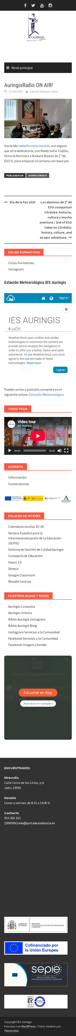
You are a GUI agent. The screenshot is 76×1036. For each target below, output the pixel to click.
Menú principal (22, 68)
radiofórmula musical (33, 146)
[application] (38, 436)
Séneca (13, 568)
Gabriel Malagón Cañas (44, 91)
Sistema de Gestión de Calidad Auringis (36, 549)
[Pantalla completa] (66, 451)
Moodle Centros (19, 581)
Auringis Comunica (21, 606)
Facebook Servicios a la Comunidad (33, 638)
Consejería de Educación (25, 556)
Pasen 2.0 (15, 562)
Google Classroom (21, 575)
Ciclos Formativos (21, 263)
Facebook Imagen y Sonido (27, 645)
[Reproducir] (10, 451)
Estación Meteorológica (46, 394)
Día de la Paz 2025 (22, 202)
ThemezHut (11, 1031)
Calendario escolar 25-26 (26, 526)
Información (17, 477)
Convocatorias (18, 484)
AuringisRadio (37, 175)
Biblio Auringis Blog (22, 625)
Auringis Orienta (20, 613)
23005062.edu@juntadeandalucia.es (29, 823)
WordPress (28, 1026)
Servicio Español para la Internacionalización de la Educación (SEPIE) (34, 538)
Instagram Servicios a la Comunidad (34, 632)
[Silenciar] (59, 451)
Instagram (16, 269)
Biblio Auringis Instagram (26, 619)
